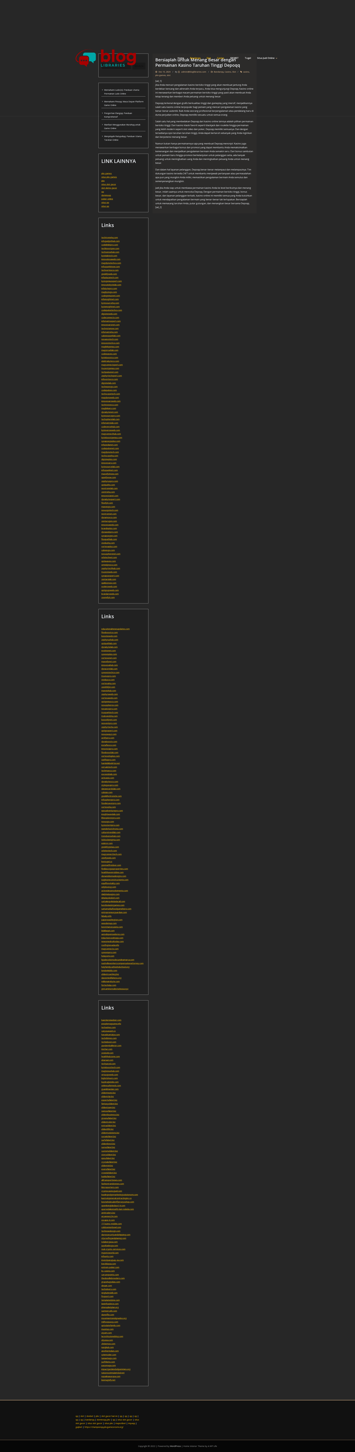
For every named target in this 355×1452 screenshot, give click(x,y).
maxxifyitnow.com (109, 473)
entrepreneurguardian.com (114, 912)
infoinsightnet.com (110, 299)
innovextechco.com (110, 343)
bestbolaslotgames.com (112, 905)
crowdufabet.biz (109, 1172)
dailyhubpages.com (110, 894)
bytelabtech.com (109, 255)
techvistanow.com (110, 328)
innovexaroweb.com (111, 401)
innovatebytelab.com (111, 284)
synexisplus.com (109, 654)
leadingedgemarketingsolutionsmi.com (119, 1194)
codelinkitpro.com (109, 244)
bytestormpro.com (110, 825)
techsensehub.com (110, 252)
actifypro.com (107, 737)
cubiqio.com (106, 792)
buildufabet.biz (108, 1176)
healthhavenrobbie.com (112, 872)
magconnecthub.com (111, 433)
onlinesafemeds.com (111, 1085)
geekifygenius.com (110, 846)
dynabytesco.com (109, 781)
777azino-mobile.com (111, 1223)
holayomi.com (107, 955)
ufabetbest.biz (108, 1143)
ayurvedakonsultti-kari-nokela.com (117, 1209)
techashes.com (108, 1027)
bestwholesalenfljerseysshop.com (117, 1201)
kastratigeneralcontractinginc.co (116, 1198)
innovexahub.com (109, 665)
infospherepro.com (110, 799)
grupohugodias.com (110, 1281)
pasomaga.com (108, 1365)
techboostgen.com (110, 248)
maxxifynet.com (108, 661)
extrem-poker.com (110, 1267)
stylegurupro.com (109, 785)
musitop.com (107, 1329)
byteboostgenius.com (111, 437)
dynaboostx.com (109, 741)
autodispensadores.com (112, 934)
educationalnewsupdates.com (115, 628)
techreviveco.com (109, 404)
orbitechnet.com (109, 557)
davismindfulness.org (111, 977)
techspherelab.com (110, 419)
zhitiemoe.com (108, 1343)
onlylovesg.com (108, 886)
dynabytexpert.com (110, 499)
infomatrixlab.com (109, 422)
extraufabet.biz (108, 1125)
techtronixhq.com (109, 237)
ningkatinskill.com (109, 1292)
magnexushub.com (110, 1071)
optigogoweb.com (110, 590)
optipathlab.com (109, 643)
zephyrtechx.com (109, 727)
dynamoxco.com (109, 517)
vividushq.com (108, 542)
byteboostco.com (109, 357)
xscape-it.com (108, 1220)
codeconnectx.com (110, 317)
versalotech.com (109, 767)
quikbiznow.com (108, 582)
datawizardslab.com (110, 788)
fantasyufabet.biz (109, 1103)
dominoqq (106, 195)
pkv (103, 180)
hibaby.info (106, 916)
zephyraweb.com (109, 694)
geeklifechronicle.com (111, 796)
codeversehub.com (110, 426)
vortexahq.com (108, 683)
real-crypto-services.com (113, 1249)
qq (102, 191)
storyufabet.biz (108, 1154)
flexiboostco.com (109, 632)
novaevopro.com (109, 708)
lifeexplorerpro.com (110, 817)
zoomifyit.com (108, 597)
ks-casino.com (108, 1270)
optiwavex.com (108, 561)
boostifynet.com (109, 719)
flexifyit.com (107, 502)
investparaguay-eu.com (112, 1260)
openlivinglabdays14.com (113, 1205)
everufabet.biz (108, 1169)
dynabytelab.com (109, 647)
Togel (248, 58)
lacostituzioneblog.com (112, 1336)
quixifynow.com (108, 477)
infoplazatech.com (109, 277)
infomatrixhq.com (109, 332)
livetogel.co (106, 861)
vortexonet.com (109, 657)
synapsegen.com (109, 535)
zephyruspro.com (109, 481)
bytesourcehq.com (110, 303)
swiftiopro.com (108, 759)
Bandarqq (195, 58)
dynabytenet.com (109, 412)
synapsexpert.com (110, 575)
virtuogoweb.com (109, 1074)
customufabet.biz (109, 1151)
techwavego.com (109, 386)
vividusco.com (108, 679)
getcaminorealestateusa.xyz (114, 988)
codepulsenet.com (110, 448)
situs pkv (109, 1423)
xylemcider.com (108, 1354)
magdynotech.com (110, 452)
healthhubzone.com (110, 1056)
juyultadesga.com (109, 1245)
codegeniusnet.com (110, 295)
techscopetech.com (110, 393)
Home (181, 58)
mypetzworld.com (110, 1252)
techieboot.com (108, 1041)
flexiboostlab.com (109, 752)
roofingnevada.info (110, 945)
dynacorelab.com (109, 668)
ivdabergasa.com (109, 1241)
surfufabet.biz (108, 1140)
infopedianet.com (109, 444)
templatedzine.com (110, 1300)
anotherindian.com (110, 1350)
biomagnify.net (108, 1379)
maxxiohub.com (108, 690)
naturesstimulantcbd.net (113, 1372)
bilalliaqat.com (108, 930)
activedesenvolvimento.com (114, 890)
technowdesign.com (110, 1231)
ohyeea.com (107, 1340)
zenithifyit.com (108, 687)
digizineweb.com (109, 313)
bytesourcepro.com (110, 415)
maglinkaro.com (108, 408)
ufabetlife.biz (107, 1129)
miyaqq (131, 1423)
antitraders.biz (108, 1212)
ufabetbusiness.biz (110, 1114)
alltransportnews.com (111, 1180)
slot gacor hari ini (109, 1416)
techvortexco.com (110, 270)
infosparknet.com (109, 470)
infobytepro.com (109, 288)
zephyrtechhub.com (110, 568)
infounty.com (107, 1256)
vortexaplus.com (109, 546)
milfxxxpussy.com (109, 1321)
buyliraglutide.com (110, 1081)
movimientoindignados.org (114, 1318)
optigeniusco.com (109, 701)
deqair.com (106, 1285)
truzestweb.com (109, 571)
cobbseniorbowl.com (111, 1227)
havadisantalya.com (110, 1034)
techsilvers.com (108, 1289)
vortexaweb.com (109, 697)
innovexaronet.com (110, 324)
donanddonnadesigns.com (113, 876)
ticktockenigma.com (110, 839)
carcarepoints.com (110, 1274)
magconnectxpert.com (112, 364)
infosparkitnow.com (110, 266)
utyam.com (106, 1332)
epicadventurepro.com (112, 810)
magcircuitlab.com (109, 350)
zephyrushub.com (109, 639)
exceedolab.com (109, 774)
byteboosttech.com (110, 1067)
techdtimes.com (109, 1038)
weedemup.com (109, 923)
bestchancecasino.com (112, 926)
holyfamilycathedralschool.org (115, 966)
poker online (107, 198)
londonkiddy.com (109, 970)
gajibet (79, 1427)
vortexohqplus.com (110, 756)
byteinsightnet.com (110, 306)
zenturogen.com (109, 521)
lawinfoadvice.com (110, 1303)
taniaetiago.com (108, 1358)
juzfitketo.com (108, 1361)
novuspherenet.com (110, 553)
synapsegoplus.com (110, 441)
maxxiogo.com (108, 506)
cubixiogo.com (108, 550)
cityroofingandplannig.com (113, 1238)
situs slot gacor (108, 184)
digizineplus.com (109, 459)
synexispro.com (108, 952)
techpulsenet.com (109, 372)
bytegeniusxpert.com (111, 281)
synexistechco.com (110, 672)
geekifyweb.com (109, 273)
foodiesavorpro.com (111, 803)
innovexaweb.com (109, 524)
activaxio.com (107, 777)
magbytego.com (109, 292)
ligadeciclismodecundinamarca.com (117, 959)
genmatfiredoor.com (111, 865)
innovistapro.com (109, 748)
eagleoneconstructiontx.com (114, 879)
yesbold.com (107, 1052)
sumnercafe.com (109, 1310)
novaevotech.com (109, 339)
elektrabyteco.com (110, 361)
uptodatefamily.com (110, 1325)
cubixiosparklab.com (110, 335)
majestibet (120, 1423)
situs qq (105, 202)
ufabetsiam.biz (108, 1107)
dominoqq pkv (103, 1419)
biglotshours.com (109, 1078)
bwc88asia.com (108, 1263)
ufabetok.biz (107, 1165)
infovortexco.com (109, 379)
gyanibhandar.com (110, 1089)
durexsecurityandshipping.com (115, 1234)
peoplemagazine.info (111, 1023)
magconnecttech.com (111, 854)
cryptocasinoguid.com (111, 1191)
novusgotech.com (109, 510)
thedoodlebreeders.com (113, 1278)
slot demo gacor (109, 187)
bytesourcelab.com (110, 466)
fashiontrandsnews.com (112, 1183)
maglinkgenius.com (110, 346)
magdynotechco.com (111, 262)
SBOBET (234, 58)
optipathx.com (108, 484)
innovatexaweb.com (110, 259)
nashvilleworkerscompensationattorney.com (122, 963)
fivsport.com (107, 1296)
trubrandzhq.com (109, 716)
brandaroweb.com (110, 593)
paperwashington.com (111, 919)
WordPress (175, 1446)
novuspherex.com (109, 705)
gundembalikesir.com (111, 1045)
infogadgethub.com (110, 241)
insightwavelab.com (110, 814)
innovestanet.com (109, 495)
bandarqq (89, 1419)
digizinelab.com (108, 383)
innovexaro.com (108, 462)
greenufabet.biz (108, 1118)
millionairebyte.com (110, 981)
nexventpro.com (109, 723)
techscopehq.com (109, 455)
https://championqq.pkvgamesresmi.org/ (104, 1427)
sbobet (89, 1416)
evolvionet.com (108, 650)
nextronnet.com (108, 513)
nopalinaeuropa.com (110, 1376)
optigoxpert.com (109, 730)
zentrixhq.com (108, 491)
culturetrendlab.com (110, 832)
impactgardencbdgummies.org (115, 1369)
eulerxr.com (107, 843)
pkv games (106, 173)
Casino (220, 58)
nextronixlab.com (109, 488)
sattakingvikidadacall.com (113, 901)
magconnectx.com (110, 948)
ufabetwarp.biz (108, 1092)
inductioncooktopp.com (112, 937)
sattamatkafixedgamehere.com (116, 908)
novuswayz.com (108, 734)
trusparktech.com (109, 712)
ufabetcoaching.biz (110, 974)
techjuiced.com (108, 1063)
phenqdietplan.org (110, 1307)
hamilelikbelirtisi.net (110, 763)
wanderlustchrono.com (112, 828)
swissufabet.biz (108, 1111)
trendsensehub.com (110, 836)
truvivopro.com (108, 676)
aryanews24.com (109, 1216)
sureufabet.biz (108, 1147)
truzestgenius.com (110, 368)
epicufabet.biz (108, 1158)
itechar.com (106, 1049)
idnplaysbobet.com (110, 897)
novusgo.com (107, 821)
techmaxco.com (108, 770)
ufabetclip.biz (107, 1096)
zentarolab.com (108, 579)
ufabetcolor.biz (108, 1121)
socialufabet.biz (108, 1136)
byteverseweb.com (110, 430)
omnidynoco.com (109, 564)
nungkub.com (107, 1347)
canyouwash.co (108, 1031)
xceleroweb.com (109, 586)
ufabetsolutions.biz (110, 1132)
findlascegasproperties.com (114, 868)
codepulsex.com (109, 390)
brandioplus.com (109, 528)
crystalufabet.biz (109, 1161)
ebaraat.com (107, 1060)
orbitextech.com (109, 850)
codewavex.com (109, 353)
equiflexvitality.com (110, 883)
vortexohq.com (108, 807)
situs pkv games (109, 177)
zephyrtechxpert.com (111, 375)
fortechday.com (108, 985)
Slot (209, 58)
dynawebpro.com (109, 531)
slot (82, 1416)
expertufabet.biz (109, 1100)
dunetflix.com (107, 1314)
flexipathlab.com (109, 539)
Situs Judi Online (266, 58)
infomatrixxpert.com (111, 321)
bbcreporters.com (110, 1187)
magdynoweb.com (110, 397)
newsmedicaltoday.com (112, 941)
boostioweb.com (109, 636)
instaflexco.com (108, 745)
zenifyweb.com (108, 857)
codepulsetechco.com (111, 310)
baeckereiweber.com (111, 1020)
